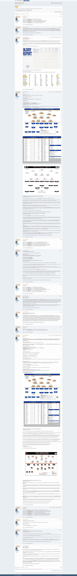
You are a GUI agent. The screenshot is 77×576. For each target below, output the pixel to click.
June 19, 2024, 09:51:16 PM (25, 326)
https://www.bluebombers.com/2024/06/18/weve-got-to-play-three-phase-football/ (33, 322)
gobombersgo (18, 16)
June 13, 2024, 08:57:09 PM (25, 239)
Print (61, 567)
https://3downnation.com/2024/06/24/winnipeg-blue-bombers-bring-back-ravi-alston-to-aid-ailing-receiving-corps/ (37, 541)
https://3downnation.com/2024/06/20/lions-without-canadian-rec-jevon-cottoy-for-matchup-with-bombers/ (36, 444)
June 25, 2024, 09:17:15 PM (25, 529)
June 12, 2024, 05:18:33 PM (25, 37)
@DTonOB (27, 346)
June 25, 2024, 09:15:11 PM (25, 519)
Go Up (16, 567)
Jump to (51, 570)
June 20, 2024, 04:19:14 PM (25, 507)
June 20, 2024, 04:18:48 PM (25, 335)
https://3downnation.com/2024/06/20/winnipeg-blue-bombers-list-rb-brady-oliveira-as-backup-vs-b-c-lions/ (36, 370)
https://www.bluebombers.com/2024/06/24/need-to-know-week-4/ (31, 563)
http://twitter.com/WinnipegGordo (29, 24)
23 (26, 567)
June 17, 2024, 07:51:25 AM (25, 284)
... (20, 567)
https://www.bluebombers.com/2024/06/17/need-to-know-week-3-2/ (31, 307)
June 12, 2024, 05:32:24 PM (25, 91)
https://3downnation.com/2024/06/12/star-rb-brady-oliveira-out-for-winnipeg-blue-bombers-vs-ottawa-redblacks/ (37, 211)
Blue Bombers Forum (19, 3)
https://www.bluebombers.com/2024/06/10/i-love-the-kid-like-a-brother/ (32, 32)
